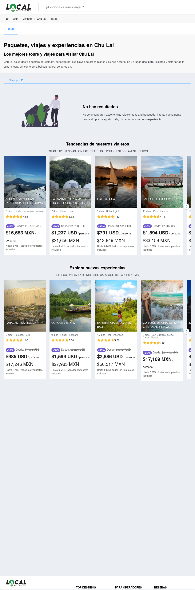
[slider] (17, 216)
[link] (7, 18)
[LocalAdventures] (20, 8)
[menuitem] (11, 28)
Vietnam (28, 19)
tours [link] (54, 18)
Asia (15, 19)
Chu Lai (41, 19)
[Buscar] (42, 7)
